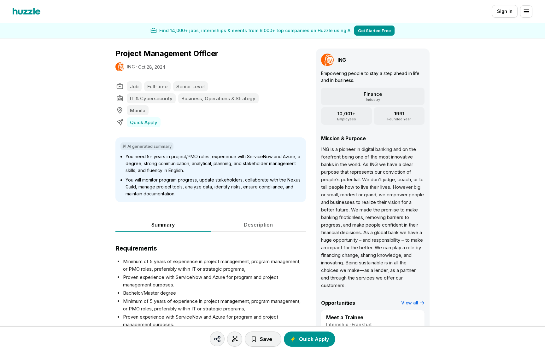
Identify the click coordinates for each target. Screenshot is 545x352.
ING (131, 66)
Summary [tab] (163, 225)
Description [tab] (258, 225)
